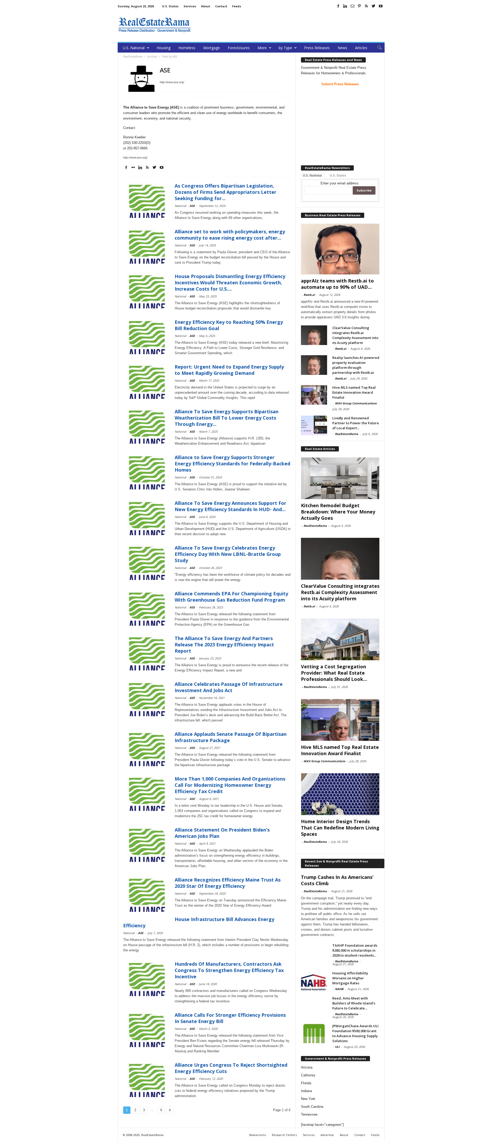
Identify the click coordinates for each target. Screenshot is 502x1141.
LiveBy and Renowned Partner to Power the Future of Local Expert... (355, 423)
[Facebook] (338, 6)
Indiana (306, 1091)
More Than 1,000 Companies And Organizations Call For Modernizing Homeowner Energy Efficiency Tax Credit (230, 785)
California (308, 1075)
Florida (306, 1083)
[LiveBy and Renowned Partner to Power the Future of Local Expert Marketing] (314, 425)
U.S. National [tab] (312, 175)
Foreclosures (239, 47)
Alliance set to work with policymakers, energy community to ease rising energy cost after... (230, 234)
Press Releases (317, 47)
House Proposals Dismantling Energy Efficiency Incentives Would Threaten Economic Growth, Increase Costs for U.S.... (230, 282)
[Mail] (352, 6)
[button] (377, 48)
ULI (337, 1047)
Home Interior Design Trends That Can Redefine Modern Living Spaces (340, 827)
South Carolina (312, 1107)
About (205, 6)
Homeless (186, 47)
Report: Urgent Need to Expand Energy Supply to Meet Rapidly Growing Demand (229, 370)
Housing (163, 47)
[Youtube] (381, 6)
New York (308, 1099)
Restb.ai (309, 295)
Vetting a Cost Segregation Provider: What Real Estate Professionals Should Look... (334, 672)
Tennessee (309, 1114)
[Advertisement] (289, 25)
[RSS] (366, 6)
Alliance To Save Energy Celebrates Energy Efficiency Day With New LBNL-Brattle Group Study (228, 554)
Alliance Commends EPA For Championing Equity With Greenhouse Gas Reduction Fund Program (231, 596)
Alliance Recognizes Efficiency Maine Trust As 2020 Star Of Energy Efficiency (228, 883)
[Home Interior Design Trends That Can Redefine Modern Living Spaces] (340, 794)
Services (190, 6)
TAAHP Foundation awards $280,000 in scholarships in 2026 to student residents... (354, 950)
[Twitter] (373, 6)
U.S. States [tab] (338, 175)
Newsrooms (257, 1135)
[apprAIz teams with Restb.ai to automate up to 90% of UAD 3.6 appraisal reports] (340, 249)
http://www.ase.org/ (172, 82)
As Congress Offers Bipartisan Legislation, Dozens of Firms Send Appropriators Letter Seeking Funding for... (225, 192)
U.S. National (134, 47)
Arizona (306, 1067)
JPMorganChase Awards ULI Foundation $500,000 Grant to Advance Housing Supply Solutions (355, 1033)
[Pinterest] (359, 6)
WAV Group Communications (355, 403)
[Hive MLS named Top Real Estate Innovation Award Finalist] (314, 395)
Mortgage (211, 47)
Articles (361, 47)
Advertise (327, 1135)
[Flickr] (133, 167)
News (342, 47)
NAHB (339, 989)
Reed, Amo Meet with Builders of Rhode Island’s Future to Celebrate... (353, 1003)
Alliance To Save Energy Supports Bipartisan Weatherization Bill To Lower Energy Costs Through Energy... (226, 417)
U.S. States (170, 6)
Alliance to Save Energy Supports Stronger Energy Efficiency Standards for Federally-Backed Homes (232, 463)
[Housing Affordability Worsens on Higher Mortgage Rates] (314, 980)
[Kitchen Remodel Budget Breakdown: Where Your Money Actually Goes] (340, 478)
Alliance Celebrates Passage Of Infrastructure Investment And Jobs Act (229, 687)
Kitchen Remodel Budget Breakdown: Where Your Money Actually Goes (338, 511)
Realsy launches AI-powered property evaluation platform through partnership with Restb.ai (355, 365)
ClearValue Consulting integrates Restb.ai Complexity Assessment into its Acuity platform (355, 335)
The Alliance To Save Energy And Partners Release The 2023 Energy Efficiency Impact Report (224, 644)
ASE (192, 206)
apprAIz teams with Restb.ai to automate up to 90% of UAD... (337, 284)
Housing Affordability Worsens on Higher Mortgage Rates (350, 978)
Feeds (236, 6)
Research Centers (284, 1135)
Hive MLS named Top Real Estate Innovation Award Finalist (354, 392)
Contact (221, 6)
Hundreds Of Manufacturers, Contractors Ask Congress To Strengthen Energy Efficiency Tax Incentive (229, 970)
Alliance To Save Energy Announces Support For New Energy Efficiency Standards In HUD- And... (230, 506)
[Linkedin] (345, 6)
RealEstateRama (346, 434)
